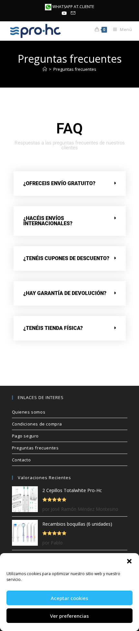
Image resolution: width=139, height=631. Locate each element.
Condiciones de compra (37, 424)
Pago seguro (25, 436)
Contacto (21, 460)
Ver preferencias (69, 616)
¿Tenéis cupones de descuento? (66, 258)
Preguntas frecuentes (74, 69)
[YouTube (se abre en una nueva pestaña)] (65, 13)
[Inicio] (45, 69)
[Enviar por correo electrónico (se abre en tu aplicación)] (73, 13)
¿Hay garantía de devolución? (64, 293)
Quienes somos (29, 412)
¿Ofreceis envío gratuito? (59, 183)
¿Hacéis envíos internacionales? (47, 220)
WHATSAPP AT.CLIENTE (72, 6)
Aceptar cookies (69, 598)
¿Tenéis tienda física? (53, 328)
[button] (129, 561)
